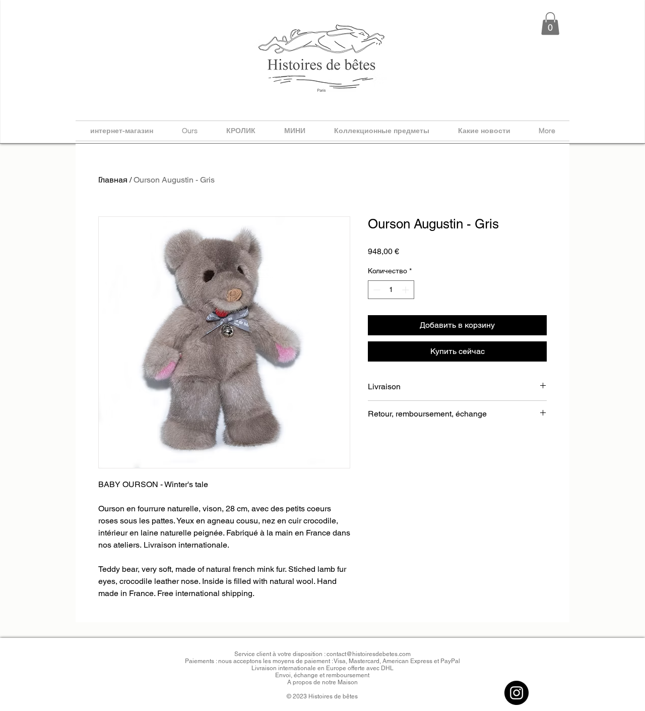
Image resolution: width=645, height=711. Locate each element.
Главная (112, 180)
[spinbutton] (391, 290)
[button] (550, 23)
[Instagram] (516, 693)
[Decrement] (375, 290)
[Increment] (406, 290)
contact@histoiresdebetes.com (369, 654)
